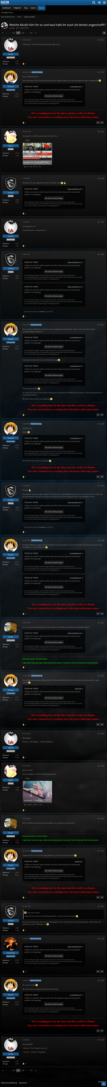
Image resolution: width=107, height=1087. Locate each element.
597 (31, 33)
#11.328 (101, 424)
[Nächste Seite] (35, 32)
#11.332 (101, 676)
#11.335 (101, 819)
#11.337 (101, 906)
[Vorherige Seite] (3, 32)
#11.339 (101, 980)
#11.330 (101, 540)
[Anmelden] (99, 2)
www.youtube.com (74, 189)
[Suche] (94, 3)
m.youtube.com (75, 87)
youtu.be (78, 689)
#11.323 (101, 132)
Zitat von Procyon (33, 913)
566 (13, 33)
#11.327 (101, 325)
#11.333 (101, 733)
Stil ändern (102, 1082)
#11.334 (101, 766)
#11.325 (101, 222)
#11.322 (101, 72)
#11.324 (101, 178)
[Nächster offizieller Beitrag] (102, 122)
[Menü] (104, 3)
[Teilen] (104, 33)
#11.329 (101, 486)
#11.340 (101, 1040)
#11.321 (101, 40)
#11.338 (101, 939)
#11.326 (101, 254)
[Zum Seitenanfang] (103, 1084)
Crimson (42, 311)
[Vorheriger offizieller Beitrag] (98, 122)
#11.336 (101, 851)
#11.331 (101, 623)
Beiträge (5, 64)
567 (18, 33)
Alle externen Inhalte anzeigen (54, 96)
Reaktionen (6, 61)
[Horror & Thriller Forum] (5, 3)
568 (23, 33)
